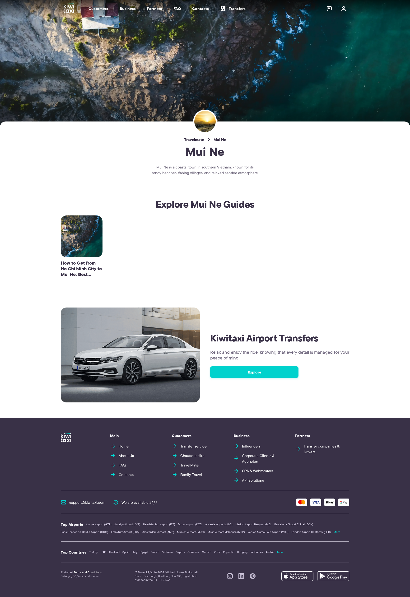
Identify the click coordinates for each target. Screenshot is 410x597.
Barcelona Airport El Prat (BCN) (293, 524)
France (155, 552)
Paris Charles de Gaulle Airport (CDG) (84, 532)
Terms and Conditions (88, 572)
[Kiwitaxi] (66, 437)
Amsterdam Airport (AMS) (158, 532)
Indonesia (257, 552)
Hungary (242, 552)
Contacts (200, 8)
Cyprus (180, 552)
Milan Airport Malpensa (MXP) (226, 532)
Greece (206, 552)
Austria (270, 552)
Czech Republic (224, 552)
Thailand (114, 552)
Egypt (144, 552)
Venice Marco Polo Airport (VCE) (268, 532)
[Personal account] (343, 8)
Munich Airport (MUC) (191, 532)
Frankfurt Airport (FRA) (125, 532)
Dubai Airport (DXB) (190, 524)
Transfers (237, 8)
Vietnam (167, 552)
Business (128, 8)
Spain (126, 552)
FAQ (177, 8)
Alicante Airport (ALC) (219, 524)
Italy (135, 552)
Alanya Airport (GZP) (99, 524)
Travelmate (194, 139)
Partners (154, 8)
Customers (98, 8)
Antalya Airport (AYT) (127, 524)
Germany (193, 552)
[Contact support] (329, 8)
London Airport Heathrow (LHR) (311, 532)
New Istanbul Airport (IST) (159, 524)
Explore (254, 372)
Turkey (93, 552)
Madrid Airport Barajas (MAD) (253, 524)
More (337, 532)
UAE (103, 552)
